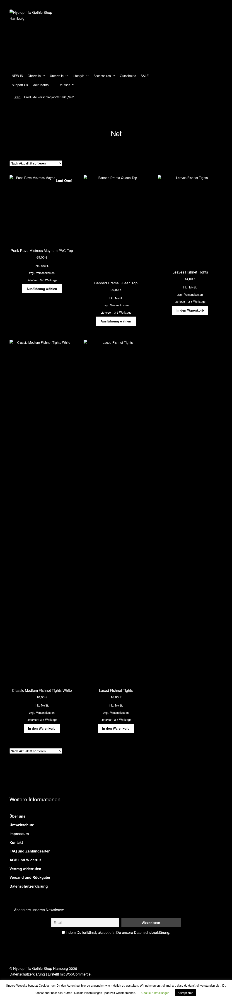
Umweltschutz (22, 824)
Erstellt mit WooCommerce (69, 974)
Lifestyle (79, 75)
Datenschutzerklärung (29, 886)
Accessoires (102, 75)
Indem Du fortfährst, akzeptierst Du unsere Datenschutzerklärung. (118, 932)
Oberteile (34, 75)
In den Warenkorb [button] (190, 310)
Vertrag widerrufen (25, 868)
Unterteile (57, 75)
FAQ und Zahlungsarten (30, 851)
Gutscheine (128, 75)
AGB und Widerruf (25, 859)
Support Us (20, 84)
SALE (145, 75)
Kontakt (16, 842)
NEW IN (17, 75)
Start (17, 97)
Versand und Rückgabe (30, 877)
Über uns (17, 816)
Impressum (19, 833)
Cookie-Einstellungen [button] (155, 992)
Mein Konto (40, 84)
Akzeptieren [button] (185, 992)
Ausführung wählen (42, 288)
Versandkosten (45, 273)
